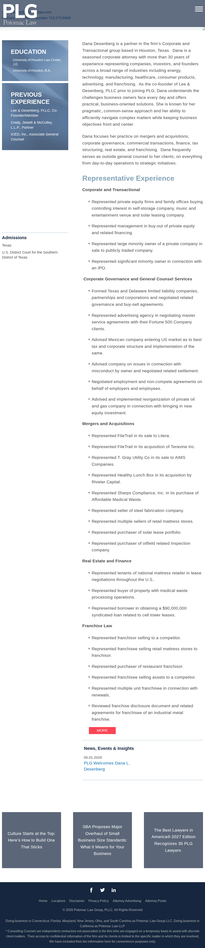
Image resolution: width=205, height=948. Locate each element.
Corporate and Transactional (33, 180)
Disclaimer (76, 901)
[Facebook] (91, 890)
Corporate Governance (29, 186)
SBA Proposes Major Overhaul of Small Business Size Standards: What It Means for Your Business (102, 840)
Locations (58, 901)
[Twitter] (102, 890)
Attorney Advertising (127, 901)
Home (43, 901)
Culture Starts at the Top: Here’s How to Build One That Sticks (31, 840)
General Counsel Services (32, 200)
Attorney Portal (155, 901)
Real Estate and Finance (30, 214)
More (102, 730)
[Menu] (199, 9)
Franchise (19, 193)
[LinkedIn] (114, 890)
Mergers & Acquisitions (29, 207)
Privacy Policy (98, 901)
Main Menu (88, 5)
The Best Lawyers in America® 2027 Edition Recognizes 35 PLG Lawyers (174, 840)
